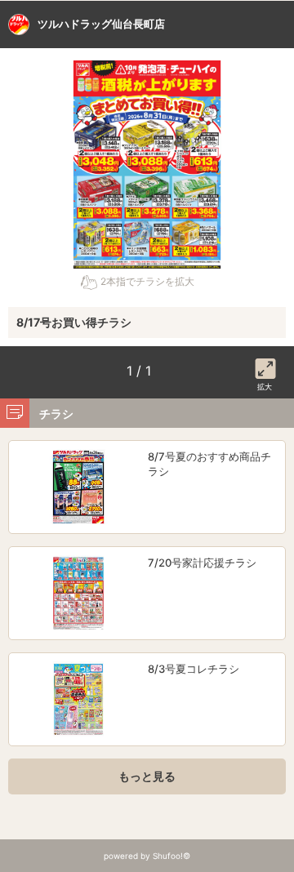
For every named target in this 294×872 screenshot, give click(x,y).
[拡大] (265, 366)
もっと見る (147, 776)
